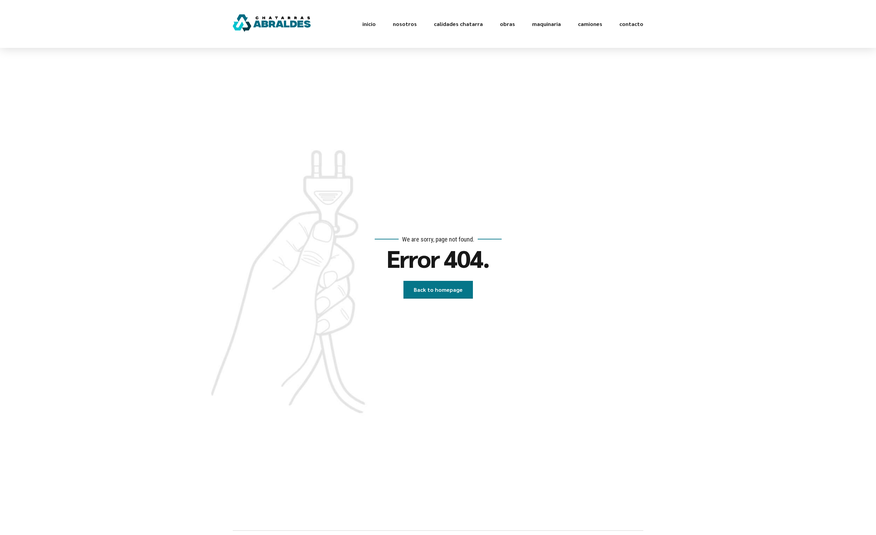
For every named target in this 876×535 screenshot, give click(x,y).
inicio (369, 23)
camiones (590, 23)
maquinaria (546, 23)
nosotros (405, 23)
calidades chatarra (458, 23)
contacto (631, 23)
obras (507, 23)
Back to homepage (438, 289)
